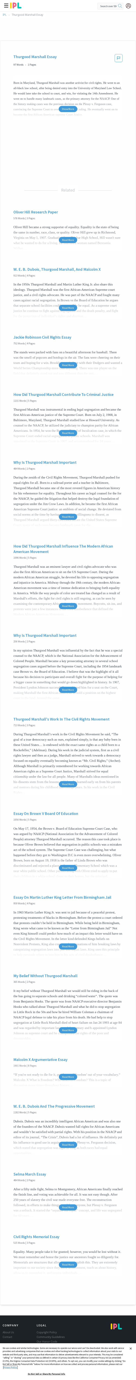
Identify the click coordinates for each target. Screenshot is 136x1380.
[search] (120, 6)
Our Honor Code (47, 1341)
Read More (68, 240)
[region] (68, 1361)
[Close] (130, 1348)
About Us (8, 1332)
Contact (7, 1337)
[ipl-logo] (16, 7)
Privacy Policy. (10, 1367)
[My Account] (130, 5)
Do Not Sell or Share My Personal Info (46, 1374)
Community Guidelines (51, 1337)
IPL (4, 14)
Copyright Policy (47, 1332)
